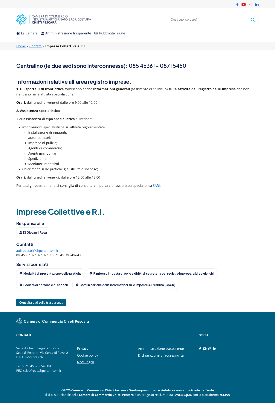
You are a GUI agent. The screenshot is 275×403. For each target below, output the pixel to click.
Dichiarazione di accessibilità (161, 355)
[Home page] (76, 19)
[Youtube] (205, 348)
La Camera (29, 33)
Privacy (82, 348)
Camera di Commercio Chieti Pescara (56, 321)
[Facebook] (200, 348)
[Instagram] (209, 348)
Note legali (85, 362)
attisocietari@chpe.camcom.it (37, 251)
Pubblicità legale (111, 33)
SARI (156, 185)
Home (21, 46)
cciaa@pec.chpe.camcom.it (42, 371)
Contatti (35, 46)
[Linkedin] (214, 348)
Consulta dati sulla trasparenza (41, 302)
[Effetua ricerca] (253, 19)
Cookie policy (87, 355)
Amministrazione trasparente (67, 33)
